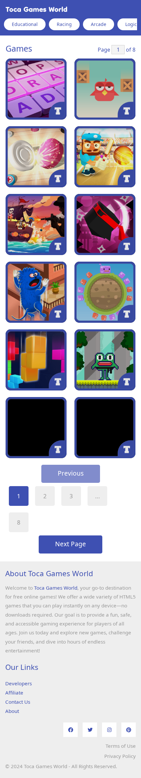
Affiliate (14, 692)
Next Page (70, 543)
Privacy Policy (120, 756)
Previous (71, 473)
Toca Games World (55, 587)
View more (36, 89)
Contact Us (17, 701)
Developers (18, 683)
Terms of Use (121, 746)
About (12, 711)
